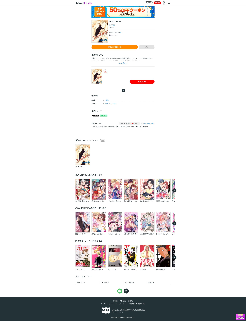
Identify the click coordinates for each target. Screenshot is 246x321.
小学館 (107, 100)
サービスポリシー (121, 304)
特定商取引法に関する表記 (137, 304)
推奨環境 (151, 282)
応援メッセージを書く (148, 123)
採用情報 (130, 301)
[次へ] (174, 190)
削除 (102, 140)
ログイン (148, 3)
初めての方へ (81, 282)
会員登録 (157, 3)
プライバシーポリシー (107, 304)
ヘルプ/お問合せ (129, 282)
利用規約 (123, 301)
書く (121, 32)
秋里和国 (112, 25)
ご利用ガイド (105, 282)
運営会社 (115, 301)
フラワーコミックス (111, 103)
